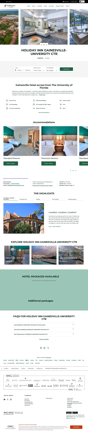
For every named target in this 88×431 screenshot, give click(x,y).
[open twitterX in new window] (47, 348)
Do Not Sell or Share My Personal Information (74, 403)
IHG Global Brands (28, 402)
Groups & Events (60, 6)
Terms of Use (70, 398)
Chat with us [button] (9, 1)
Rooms (33, 6)
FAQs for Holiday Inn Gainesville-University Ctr (44, 317)
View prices (66, 69)
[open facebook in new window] (40, 348)
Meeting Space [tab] (72, 199)
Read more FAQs (44, 339)
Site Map (69, 405)
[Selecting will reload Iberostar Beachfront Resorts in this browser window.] (8, 385)
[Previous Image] (41, 45)
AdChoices (69, 399)
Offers (28, 6)
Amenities (39, 6)
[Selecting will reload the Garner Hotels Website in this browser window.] (43, 385)
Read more (42, 94)
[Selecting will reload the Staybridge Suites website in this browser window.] (64, 385)
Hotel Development (29, 403)
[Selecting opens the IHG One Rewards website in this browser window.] (75, 389)
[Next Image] (46, 45)
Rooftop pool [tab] (23, 199)
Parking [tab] (38, 199)
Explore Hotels (49, 398)
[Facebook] (5, 399)
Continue (76, 427)
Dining (45, 6)
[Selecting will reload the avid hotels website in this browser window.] (49, 385)
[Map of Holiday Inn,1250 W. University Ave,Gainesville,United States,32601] (15, 178)
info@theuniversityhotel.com (15, 185)
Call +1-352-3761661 (54, 226)
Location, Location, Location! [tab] (8, 198)
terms (63, 427)
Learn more (69, 416)
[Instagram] (11, 399)
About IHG (27, 399)
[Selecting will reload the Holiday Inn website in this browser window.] (37, 385)
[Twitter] (7, 399)
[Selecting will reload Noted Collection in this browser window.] (61, 380)
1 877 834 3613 (19, 413)
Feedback (69, 407)
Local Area (51, 6)
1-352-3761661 (15, 183)
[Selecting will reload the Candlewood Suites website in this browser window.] (79, 385)
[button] (82, 2)
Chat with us (27, 405)
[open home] (2, 368)
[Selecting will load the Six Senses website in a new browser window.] (7, 380)
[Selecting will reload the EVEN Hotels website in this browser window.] (23, 385)
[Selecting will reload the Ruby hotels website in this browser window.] (74, 380)
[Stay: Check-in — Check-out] (23, 70)
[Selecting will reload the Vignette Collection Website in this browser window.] (37, 380)
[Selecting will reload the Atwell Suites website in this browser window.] (56, 385)
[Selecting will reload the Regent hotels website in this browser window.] (15, 380)
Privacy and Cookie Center (73, 401)
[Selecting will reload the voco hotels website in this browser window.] (68, 380)
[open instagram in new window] (43, 348)
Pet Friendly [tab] (55, 199)
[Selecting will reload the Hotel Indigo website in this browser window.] (54, 380)
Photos (67, 6)
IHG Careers (27, 400)
